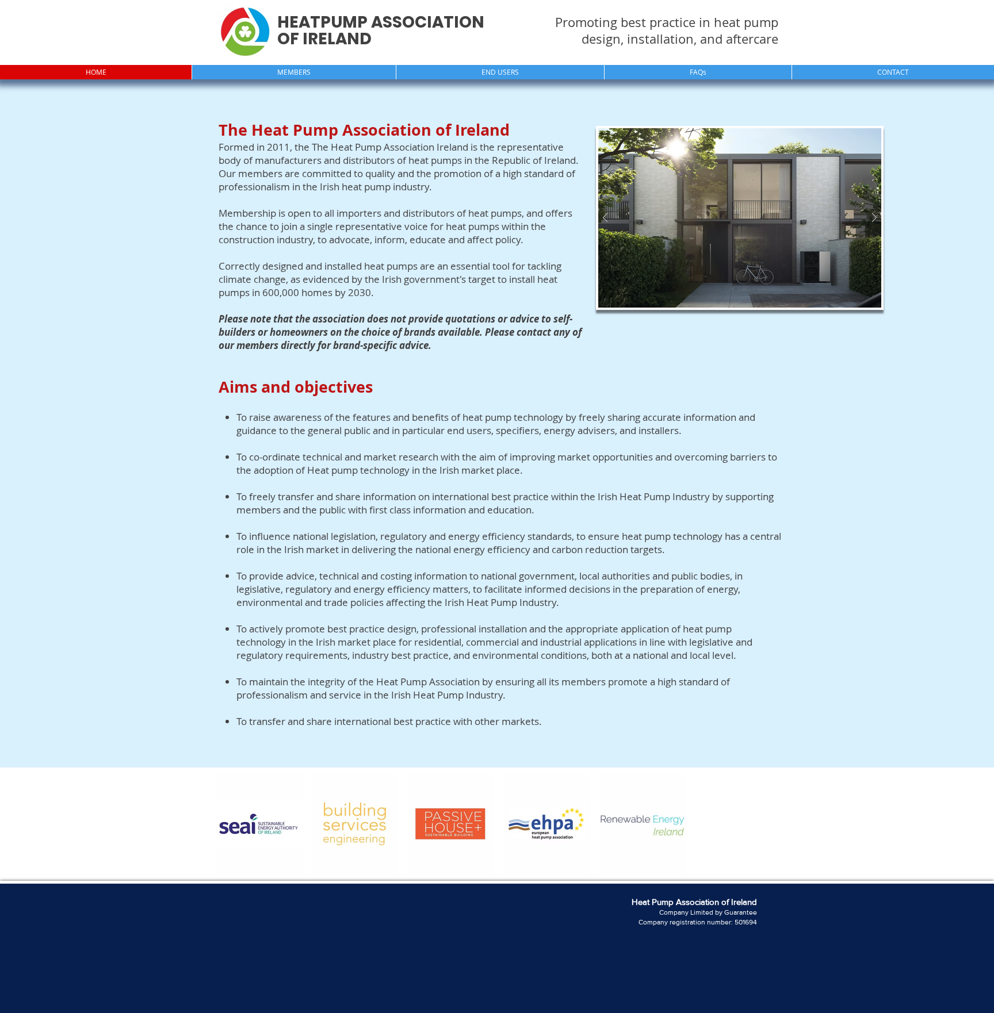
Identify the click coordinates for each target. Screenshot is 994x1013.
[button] (294, 72)
